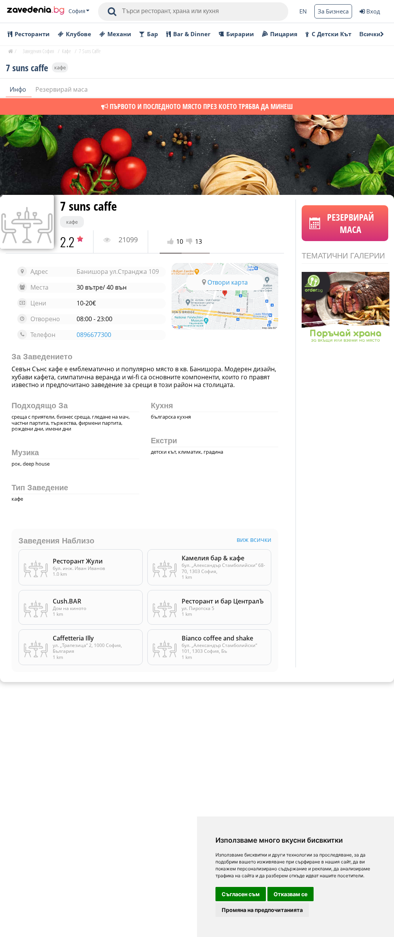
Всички (369, 34)
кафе (60, 67)
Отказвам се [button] (290, 894)
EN (303, 11)
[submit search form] (112, 11)
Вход (373, 11)
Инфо (19, 89)
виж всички (254, 540)
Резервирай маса (61, 89)
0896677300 (94, 335)
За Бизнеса (333, 11)
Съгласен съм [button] (241, 894)
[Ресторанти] (35, 11)
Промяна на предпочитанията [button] (262, 910)
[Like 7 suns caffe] (171, 242)
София (76, 11)
